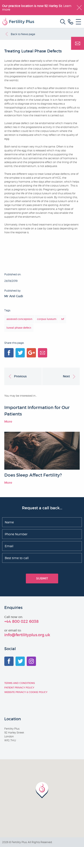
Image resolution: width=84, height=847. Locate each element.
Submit (42, 578)
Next (66, 376)
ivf (62, 319)
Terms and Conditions (19, 683)
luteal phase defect (18, 327)
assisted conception (19, 319)
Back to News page (23, 34)
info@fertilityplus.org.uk (27, 635)
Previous (20, 376)
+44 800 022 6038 (21, 621)
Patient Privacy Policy (19, 687)
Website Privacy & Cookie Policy (25, 692)
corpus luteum (46, 319)
